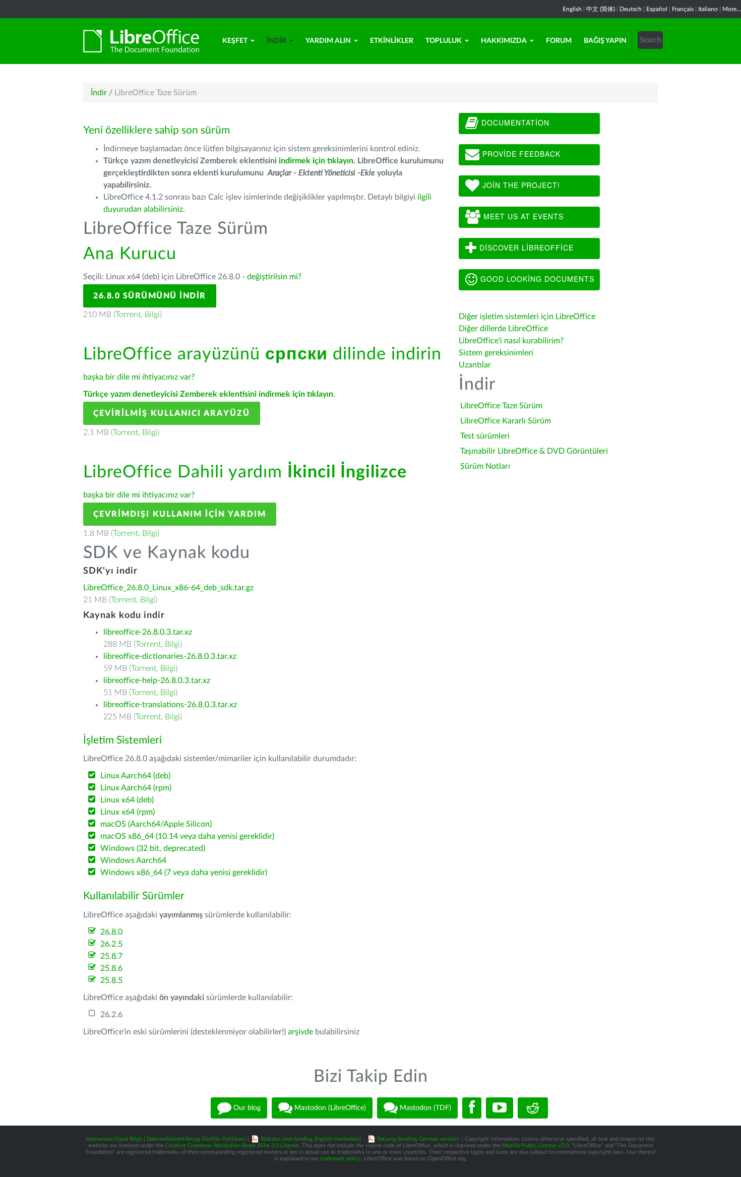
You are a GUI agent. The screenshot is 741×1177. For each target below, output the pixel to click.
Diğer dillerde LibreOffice (503, 329)
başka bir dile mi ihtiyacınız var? (139, 377)
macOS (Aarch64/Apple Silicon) (156, 824)
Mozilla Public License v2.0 (535, 1145)
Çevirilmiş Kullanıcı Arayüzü (171, 413)
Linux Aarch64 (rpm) (135, 788)
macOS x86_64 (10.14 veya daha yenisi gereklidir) (187, 836)
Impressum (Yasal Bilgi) (114, 1139)
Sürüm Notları (485, 466)
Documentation (514, 122)
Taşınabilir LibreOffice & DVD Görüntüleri (534, 451)
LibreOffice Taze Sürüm (501, 406)
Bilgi (152, 315)
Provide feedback (520, 154)
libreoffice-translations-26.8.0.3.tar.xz (170, 705)
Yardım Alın (328, 40)
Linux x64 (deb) (127, 800)
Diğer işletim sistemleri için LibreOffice (527, 317)
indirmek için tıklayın (316, 161)
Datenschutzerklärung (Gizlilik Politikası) (196, 1139)
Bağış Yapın (605, 40)
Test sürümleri (485, 436)
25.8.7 (111, 956)
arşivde (300, 1032)
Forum (559, 40)
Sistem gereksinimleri (496, 353)
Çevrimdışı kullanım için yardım (179, 514)
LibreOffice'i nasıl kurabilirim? (511, 341)
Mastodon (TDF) (424, 1107)
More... (731, 9)
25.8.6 (111, 968)
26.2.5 (111, 944)
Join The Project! (520, 185)
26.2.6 (111, 1015)
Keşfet (235, 40)
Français (683, 9)
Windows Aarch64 (133, 860)
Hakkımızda (504, 40)
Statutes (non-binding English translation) (311, 1139)
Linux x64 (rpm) (127, 812)
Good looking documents (536, 279)
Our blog (246, 1107)
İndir (276, 40)
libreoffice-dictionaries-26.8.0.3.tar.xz (169, 656)
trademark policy (340, 1158)
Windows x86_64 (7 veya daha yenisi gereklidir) (183, 873)
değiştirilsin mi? (274, 277)
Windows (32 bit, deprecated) (152, 848)
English (572, 9)
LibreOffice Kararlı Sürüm (505, 421)
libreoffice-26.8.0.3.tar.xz (147, 632)
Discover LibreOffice (525, 247)
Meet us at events (522, 216)
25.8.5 (111, 980)
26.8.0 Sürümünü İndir (149, 296)
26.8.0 (111, 932)
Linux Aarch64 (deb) (135, 776)
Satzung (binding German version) (418, 1139)
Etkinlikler (391, 40)
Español (656, 9)
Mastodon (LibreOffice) (329, 1107)
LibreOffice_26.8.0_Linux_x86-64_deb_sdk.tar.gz (168, 588)
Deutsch (631, 9)
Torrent (128, 315)
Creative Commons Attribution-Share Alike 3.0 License (232, 1145)
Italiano (708, 9)
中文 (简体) (600, 9)
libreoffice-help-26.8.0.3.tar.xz (156, 680)
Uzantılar (475, 365)
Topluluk (443, 40)
